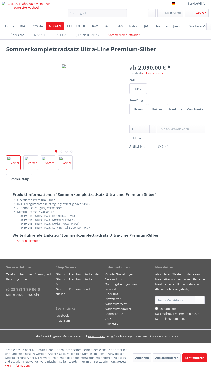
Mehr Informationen (19, 365)
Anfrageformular (28, 241)
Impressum (113, 324)
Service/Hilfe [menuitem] (196, 3)
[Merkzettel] (152, 13)
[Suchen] (123, 13)
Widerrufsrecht (116, 304)
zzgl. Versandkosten (153, 73)
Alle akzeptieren (166, 358)
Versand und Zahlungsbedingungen (121, 281)
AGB (108, 319)
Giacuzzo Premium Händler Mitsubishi (75, 281)
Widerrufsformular (118, 309)
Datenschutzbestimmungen (174, 314)
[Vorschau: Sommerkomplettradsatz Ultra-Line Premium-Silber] (13, 162)
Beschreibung (19, 179)
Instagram (63, 320)
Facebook (62, 315)
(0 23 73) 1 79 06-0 (23, 289)
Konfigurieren (194, 358)
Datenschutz (114, 314)
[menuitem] (97, 13)
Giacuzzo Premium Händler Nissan (75, 291)
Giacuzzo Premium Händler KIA (77, 274)
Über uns (112, 294)
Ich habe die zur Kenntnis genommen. (177, 314)
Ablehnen (142, 358)
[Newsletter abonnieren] (200, 300)
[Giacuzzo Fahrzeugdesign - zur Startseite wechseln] (27, 11)
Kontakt (111, 289)
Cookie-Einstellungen (120, 274)
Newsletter (113, 299)
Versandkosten (96, 336)
